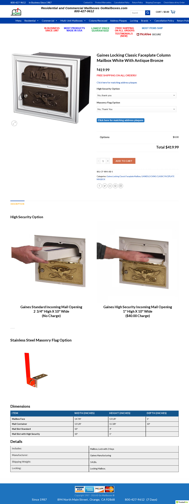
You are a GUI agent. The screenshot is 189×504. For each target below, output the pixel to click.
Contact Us (88, 2)
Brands (144, 20)
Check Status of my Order (174, 2)
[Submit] (147, 12)
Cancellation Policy (121, 2)
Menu (18, 20)
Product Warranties (103, 2)
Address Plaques (118, 20)
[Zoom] (14, 123)
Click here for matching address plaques (117, 82)
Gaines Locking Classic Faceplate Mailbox (124, 176)
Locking (134, 20)
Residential (30, 20)
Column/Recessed (98, 20)
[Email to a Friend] (110, 185)
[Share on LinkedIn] (120, 185)
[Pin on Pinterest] (115, 185)
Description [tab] (17, 204)
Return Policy (137, 2)
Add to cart (124, 160)
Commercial (48, 20)
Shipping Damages (153, 2)
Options (104, 137)
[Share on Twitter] (104, 185)
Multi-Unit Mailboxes (71, 20)
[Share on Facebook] (99, 185)
